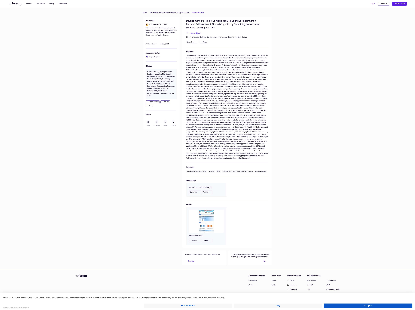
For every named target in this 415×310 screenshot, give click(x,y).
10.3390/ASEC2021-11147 (158, 24)
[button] (64, 4)
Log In (373, 4)
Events (145, 13)
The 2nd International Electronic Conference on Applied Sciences (170, 13)
